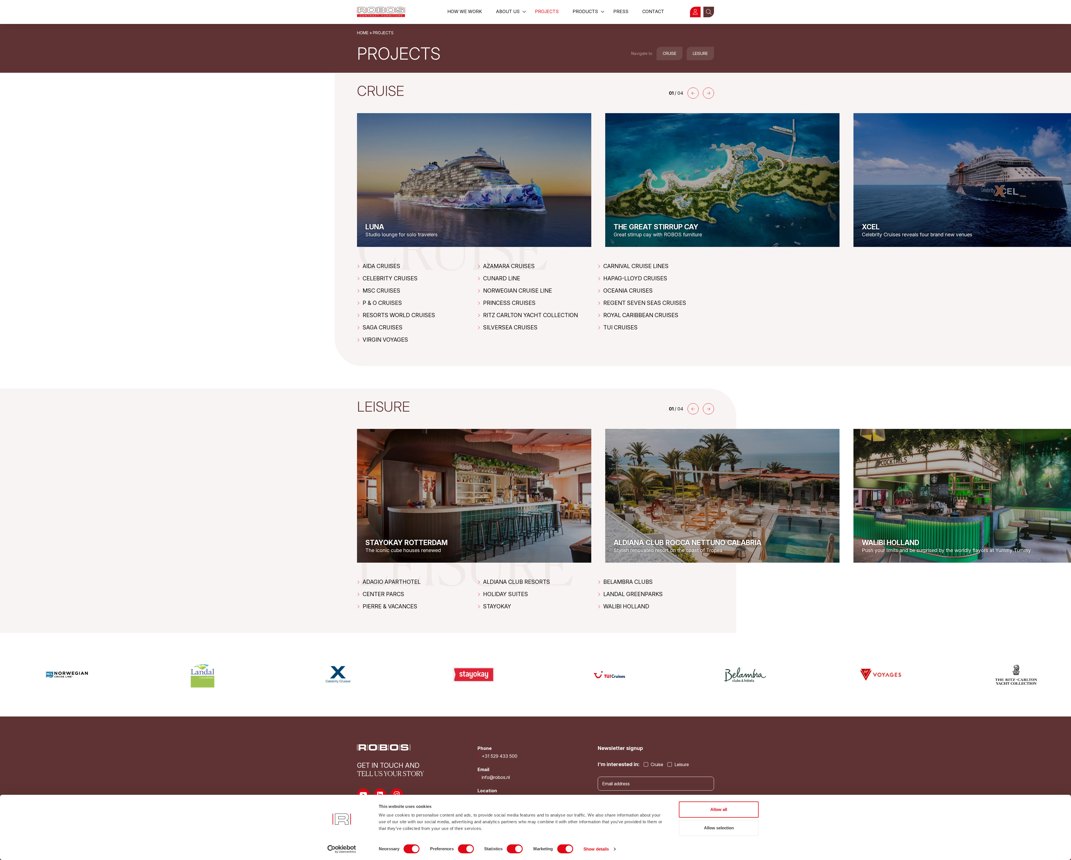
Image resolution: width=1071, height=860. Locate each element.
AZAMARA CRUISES (509, 266)
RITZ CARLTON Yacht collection (530, 315)
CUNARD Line (501, 278)
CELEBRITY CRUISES (390, 278)
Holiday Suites (505, 594)
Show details (596, 849)
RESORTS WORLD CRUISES (399, 315)
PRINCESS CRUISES (509, 303)
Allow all (718, 809)
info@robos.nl (496, 777)
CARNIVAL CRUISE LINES (636, 266)
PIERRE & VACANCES (390, 606)
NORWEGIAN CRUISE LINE (517, 290)
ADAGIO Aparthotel (392, 582)
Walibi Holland (626, 606)
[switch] (466, 848)
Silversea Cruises (510, 327)
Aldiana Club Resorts (516, 582)
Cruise (669, 53)
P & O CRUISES (382, 303)
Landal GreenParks (633, 594)
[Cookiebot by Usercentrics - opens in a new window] (341, 849)
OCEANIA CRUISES (628, 290)
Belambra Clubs (628, 582)
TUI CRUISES (620, 327)
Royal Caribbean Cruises (640, 315)
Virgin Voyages (385, 339)
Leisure (700, 53)
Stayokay (497, 606)
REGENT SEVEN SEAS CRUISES (644, 303)
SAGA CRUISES (382, 327)
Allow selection (719, 827)
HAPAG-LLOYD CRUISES (635, 278)
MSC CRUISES (381, 290)
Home (362, 32)
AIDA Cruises (381, 266)
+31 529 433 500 (499, 756)
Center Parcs (383, 594)
